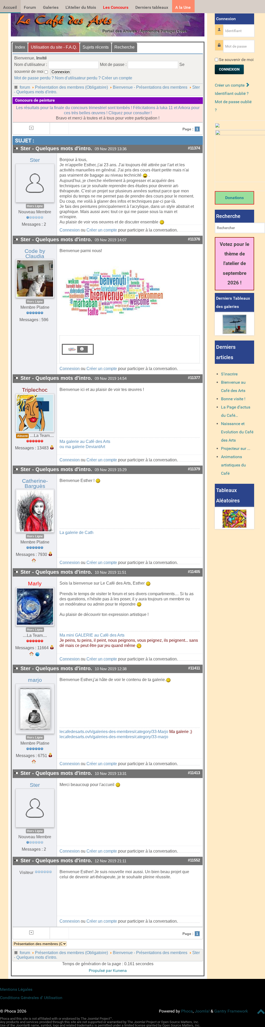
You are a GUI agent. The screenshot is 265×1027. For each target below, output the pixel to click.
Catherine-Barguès (35, 483)
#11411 (194, 668)
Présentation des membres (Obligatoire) (71, 87)
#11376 (194, 239)
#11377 (194, 378)
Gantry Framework (231, 1011)
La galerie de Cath (76, 532)
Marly (35, 583)
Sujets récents (96, 47)
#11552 (194, 860)
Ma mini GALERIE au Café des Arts (92, 635)
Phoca (187, 1011)
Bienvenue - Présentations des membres (150, 87)
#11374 (194, 148)
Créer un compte (117, 78)
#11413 (194, 773)
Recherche (124, 47)
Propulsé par (101, 970)
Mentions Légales (16, 989)
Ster (35, 160)
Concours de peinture (35, 100)
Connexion (70, 230)
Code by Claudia (35, 253)
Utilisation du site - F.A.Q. (54, 47)
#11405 (194, 572)
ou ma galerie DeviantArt (82, 446)
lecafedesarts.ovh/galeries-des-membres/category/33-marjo (114, 737)
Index (20, 47)
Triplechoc (35, 390)
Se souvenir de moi (236, 59)
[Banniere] (107, 23)
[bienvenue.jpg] (112, 293)
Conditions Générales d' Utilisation (31, 997)
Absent (22, 436)
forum (25, 87)
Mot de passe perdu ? (34, 78)
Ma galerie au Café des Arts (85, 441)
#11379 (194, 469)
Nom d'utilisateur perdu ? (78, 78)
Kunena (120, 970)
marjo (35, 680)
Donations (234, 197)
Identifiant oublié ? (232, 93)
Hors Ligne (35, 206)
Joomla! (202, 1011)
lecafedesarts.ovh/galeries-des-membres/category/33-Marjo (114, 731)
